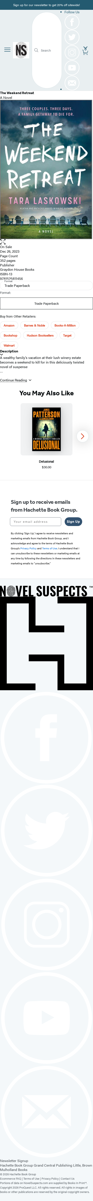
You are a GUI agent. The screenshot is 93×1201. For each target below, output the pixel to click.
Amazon (9, 325)
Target (67, 335)
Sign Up (73, 521)
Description (9, 351)
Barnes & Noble (34, 325)
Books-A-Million (65, 325)
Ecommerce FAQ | (11, 1178)
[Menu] (7, 50)
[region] (46, 436)
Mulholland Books (13, 1169)
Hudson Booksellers (40, 335)
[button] (46, 242)
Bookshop (10, 335)
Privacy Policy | (51, 1178)
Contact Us (67, 1178)
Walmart (9, 345)
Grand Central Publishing (53, 1165)
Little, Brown (82, 1165)
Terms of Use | (32, 1178)
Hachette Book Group (16, 1165)
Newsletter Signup (14, 1160)
